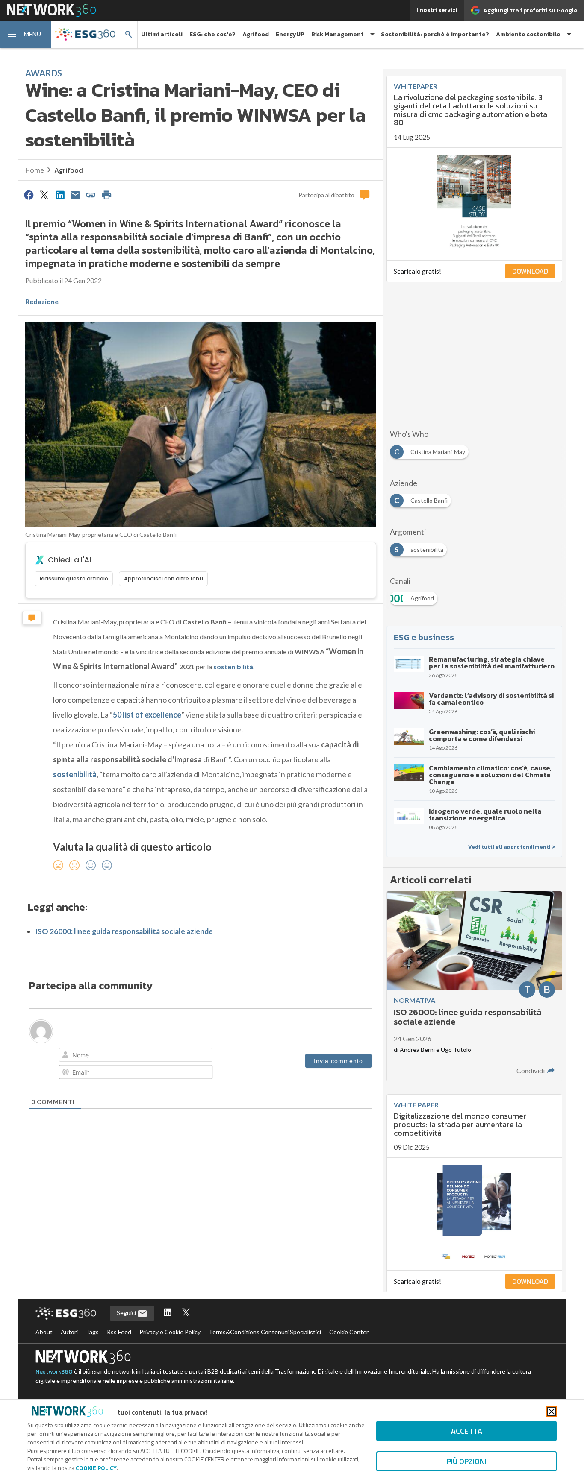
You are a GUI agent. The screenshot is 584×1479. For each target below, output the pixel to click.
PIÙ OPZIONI (467, 1461)
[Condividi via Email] (75, 195)
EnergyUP (290, 34)
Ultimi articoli (162, 34)
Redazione (42, 301)
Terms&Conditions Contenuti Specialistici (265, 1331)
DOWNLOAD (530, 271)
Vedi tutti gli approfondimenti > (511, 847)
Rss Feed (119, 1331)
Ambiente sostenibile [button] (528, 34)
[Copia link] (91, 195)
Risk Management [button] (337, 34)
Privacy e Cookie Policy (170, 1331)
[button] (25, 34)
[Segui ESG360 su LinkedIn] (167, 1313)
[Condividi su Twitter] (44, 195)
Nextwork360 (54, 1371)
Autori (69, 1331)
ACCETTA (466, 1431)
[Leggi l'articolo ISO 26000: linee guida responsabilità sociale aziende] (474, 986)
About (44, 1331)
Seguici (127, 1312)
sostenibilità (233, 666)
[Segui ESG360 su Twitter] (186, 1313)
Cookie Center (349, 1331)
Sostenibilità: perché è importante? (435, 34)
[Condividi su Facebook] (28, 195)
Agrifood (255, 34)
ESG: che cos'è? (212, 34)
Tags (92, 1331)
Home (34, 170)
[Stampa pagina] (106, 195)
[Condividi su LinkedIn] (60, 195)
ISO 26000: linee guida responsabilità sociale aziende (124, 931)
